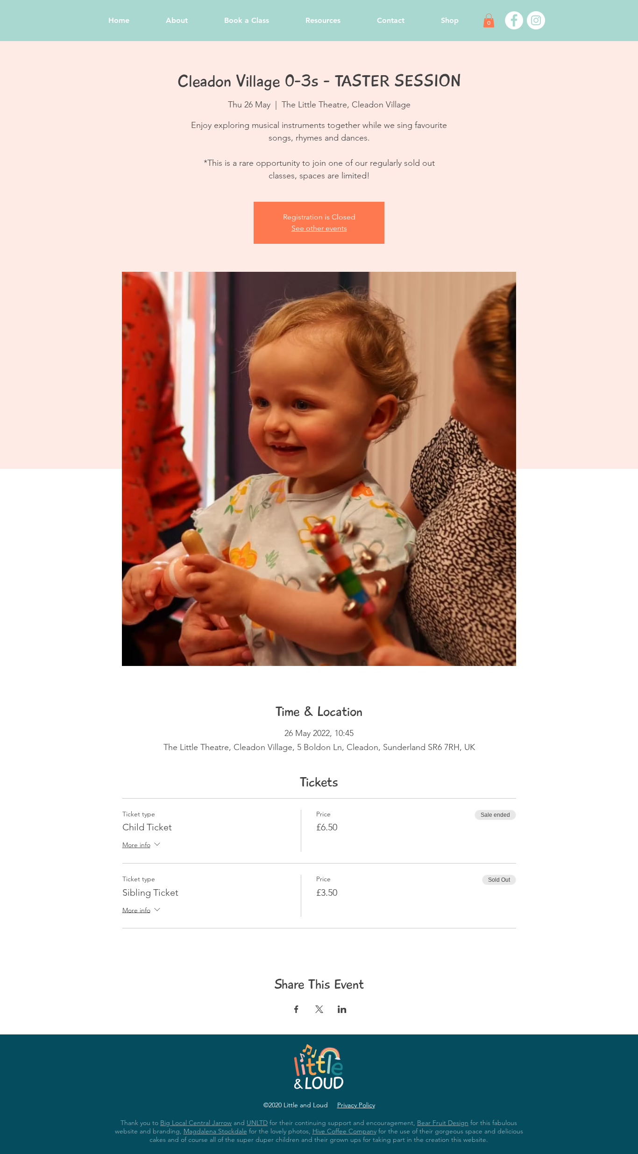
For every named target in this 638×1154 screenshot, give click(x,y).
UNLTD (257, 1123)
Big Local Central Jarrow (196, 1123)
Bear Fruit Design (442, 1123)
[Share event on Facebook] (296, 1009)
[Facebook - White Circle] (514, 20)
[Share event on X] (319, 1009)
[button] (489, 21)
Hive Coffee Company (344, 1131)
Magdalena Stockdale (215, 1131)
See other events (319, 228)
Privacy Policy (356, 1105)
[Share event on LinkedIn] (342, 1009)
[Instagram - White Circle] (536, 20)
